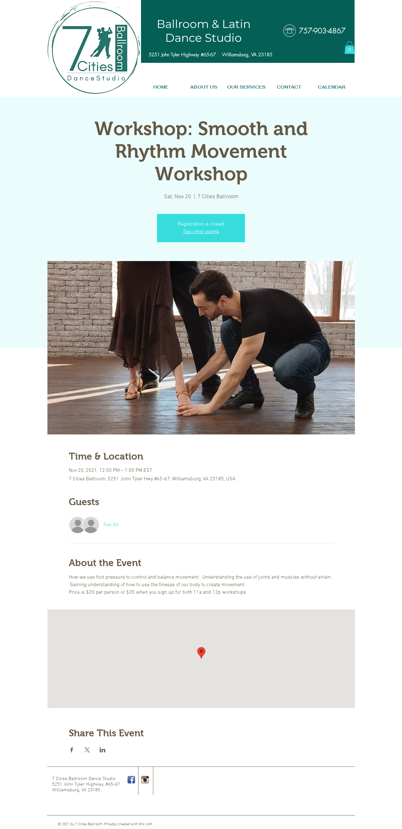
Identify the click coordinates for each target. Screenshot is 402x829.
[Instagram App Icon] (145, 779)
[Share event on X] (87, 749)
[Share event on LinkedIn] (103, 749)
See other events (201, 232)
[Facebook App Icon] (131, 779)
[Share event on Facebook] (72, 749)
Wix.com (145, 824)
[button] (349, 47)
